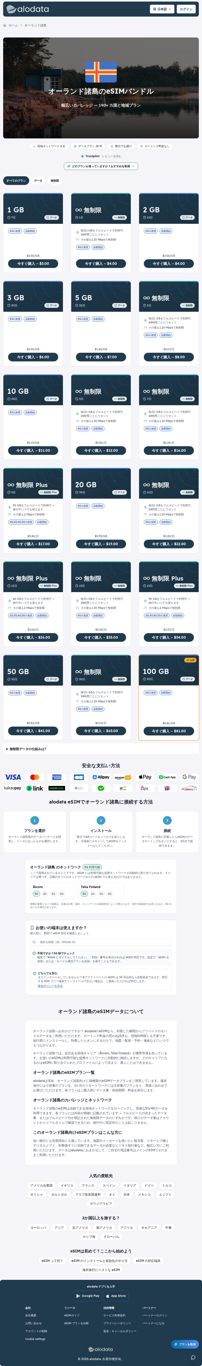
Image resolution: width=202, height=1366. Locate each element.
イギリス (67, 1185)
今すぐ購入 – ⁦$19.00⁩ (101, 544)
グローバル (111, 1237)
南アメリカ (104, 1228)
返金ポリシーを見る (50, 986)
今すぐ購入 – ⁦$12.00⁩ (101, 450)
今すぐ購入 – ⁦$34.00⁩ (169, 637)
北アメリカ (80, 1228)
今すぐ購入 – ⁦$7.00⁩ (101, 357)
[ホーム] (28, 9)
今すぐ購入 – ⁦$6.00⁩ (33, 357)
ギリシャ (36, 1194)
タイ (112, 1194)
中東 (168, 1228)
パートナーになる (153, 1323)
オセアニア (149, 1228)
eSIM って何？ (52, 1261)
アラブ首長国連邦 (88, 1194)
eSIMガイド (72, 1315)
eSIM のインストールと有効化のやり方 (99, 1261)
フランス (88, 1185)
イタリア (129, 1185)
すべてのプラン (16, 180)
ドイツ (149, 1185)
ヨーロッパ (38, 1228)
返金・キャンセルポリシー (120, 1331)
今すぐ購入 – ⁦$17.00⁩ (33, 544)
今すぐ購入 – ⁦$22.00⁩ (169, 544)
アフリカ (126, 1228)
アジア (59, 1228)
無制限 (55, 180)
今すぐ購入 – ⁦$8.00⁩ (169, 357)
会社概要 (30, 1315)
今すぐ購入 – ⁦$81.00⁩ (169, 731)
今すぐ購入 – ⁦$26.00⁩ (33, 637)
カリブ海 (89, 1237)
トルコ (167, 1185)
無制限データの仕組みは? (28, 749)
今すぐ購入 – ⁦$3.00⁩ (33, 263)
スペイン (109, 1185)
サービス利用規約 (114, 1315)
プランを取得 (187, 1344)
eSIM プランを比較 (76, 1323)
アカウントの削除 (36, 1331)
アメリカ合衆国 (41, 1185)
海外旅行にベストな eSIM (101, 1270)
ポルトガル (59, 1194)
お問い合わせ (33, 1323)
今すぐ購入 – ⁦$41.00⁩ (33, 731)
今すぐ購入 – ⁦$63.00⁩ (101, 731)
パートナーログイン (154, 1315)
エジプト (165, 1194)
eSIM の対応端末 (148, 1261)
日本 (126, 1194)
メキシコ (144, 1194)
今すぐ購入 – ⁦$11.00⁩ (33, 450)
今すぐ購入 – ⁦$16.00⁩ (169, 450)
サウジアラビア (101, 1204)
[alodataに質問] (193, 1357)
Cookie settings (35, 1339)
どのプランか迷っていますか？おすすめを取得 (101, 166)
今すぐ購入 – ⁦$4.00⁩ (101, 263)
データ (38, 180)
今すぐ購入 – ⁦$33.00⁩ (101, 637)
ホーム (13, 25)
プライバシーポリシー (117, 1323)
